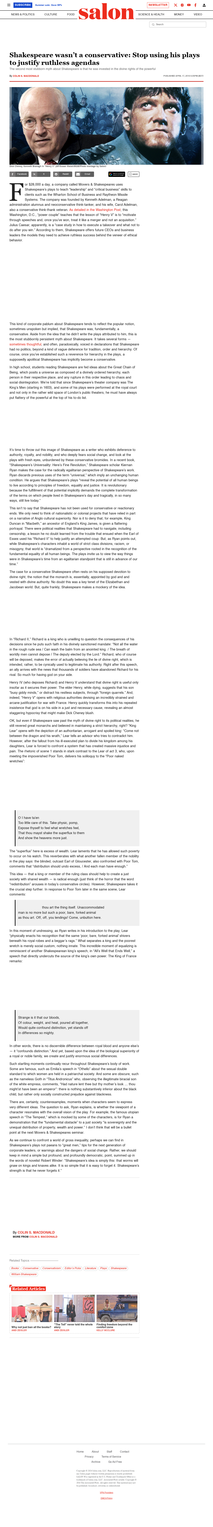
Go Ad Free (115, 1462)
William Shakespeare (23, 1274)
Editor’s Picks (73, 1268)
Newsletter (158, 5)
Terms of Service (111, 1457)
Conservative (30, 1268)
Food (71, 14)
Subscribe (23, 5)
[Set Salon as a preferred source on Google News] (116, 174)
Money (179, 14)
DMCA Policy (106, 1498)
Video (198, 14)
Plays (103, 1268)
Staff (109, 1452)
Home (80, 1452)
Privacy (89, 1457)
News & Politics (23, 14)
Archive (95, 1462)
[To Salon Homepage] (106, 11)
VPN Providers (106, 1493)
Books (15, 1268)
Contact (124, 1452)
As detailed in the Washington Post (95, 210)
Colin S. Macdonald (26, 76)
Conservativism (51, 1268)
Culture (50, 14)
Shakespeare (118, 1268)
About (95, 1452)
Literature (90, 1268)
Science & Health (151, 14)
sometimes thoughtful (25, 344)
